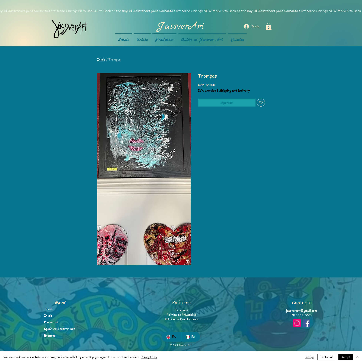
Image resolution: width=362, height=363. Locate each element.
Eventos (49, 335)
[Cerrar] (357, 357)
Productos (51, 322)
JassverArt (181, 26)
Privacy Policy (149, 357)
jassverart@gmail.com (301, 310)
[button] (268, 26)
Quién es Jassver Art (59, 329)
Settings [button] (309, 357)
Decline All (327, 357)
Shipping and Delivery (234, 91)
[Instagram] (297, 323)
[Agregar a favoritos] (261, 103)
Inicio (101, 59)
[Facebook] (306, 323)
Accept (346, 357)
